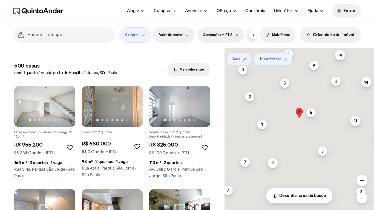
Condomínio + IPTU (217, 35)
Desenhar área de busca (302, 196)
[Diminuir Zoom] (361, 197)
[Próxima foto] (65, 106)
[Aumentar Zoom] (361, 180)
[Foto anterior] (24, 106)
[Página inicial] (38, 11)
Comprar (162, 11)
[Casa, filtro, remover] (244, 59)
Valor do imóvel (171, 35)
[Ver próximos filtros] (253, 35)
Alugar (133, 11)
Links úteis (283, 11)
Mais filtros (281, 35)
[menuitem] (136, 11)
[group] (44, 134)
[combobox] (69, 35)
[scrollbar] (299, 57)
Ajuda (312, 11)
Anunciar (193, 11)
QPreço (224, 11)
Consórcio (255, 11)
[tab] (188, 69)
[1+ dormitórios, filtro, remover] (285, 59)
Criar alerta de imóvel (333, 35)
